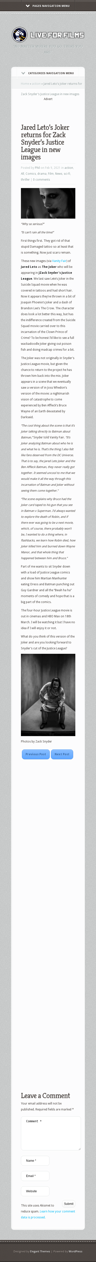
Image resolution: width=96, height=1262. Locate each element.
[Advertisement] (58, 109)
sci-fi (67, 173)
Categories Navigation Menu (51, 73)
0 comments (41, 179)
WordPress (75, 1251)
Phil (37, 168)
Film (51, 173)
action (36, 84)
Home (25, 84)
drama (42, 173)
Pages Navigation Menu (51, 6)
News (58, 173)
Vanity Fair (59, 261)
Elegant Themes (40, 1251)
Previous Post (36, 754)
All (22, 173)
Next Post (62, 754)
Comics (31, 173)
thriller (25, 179)
